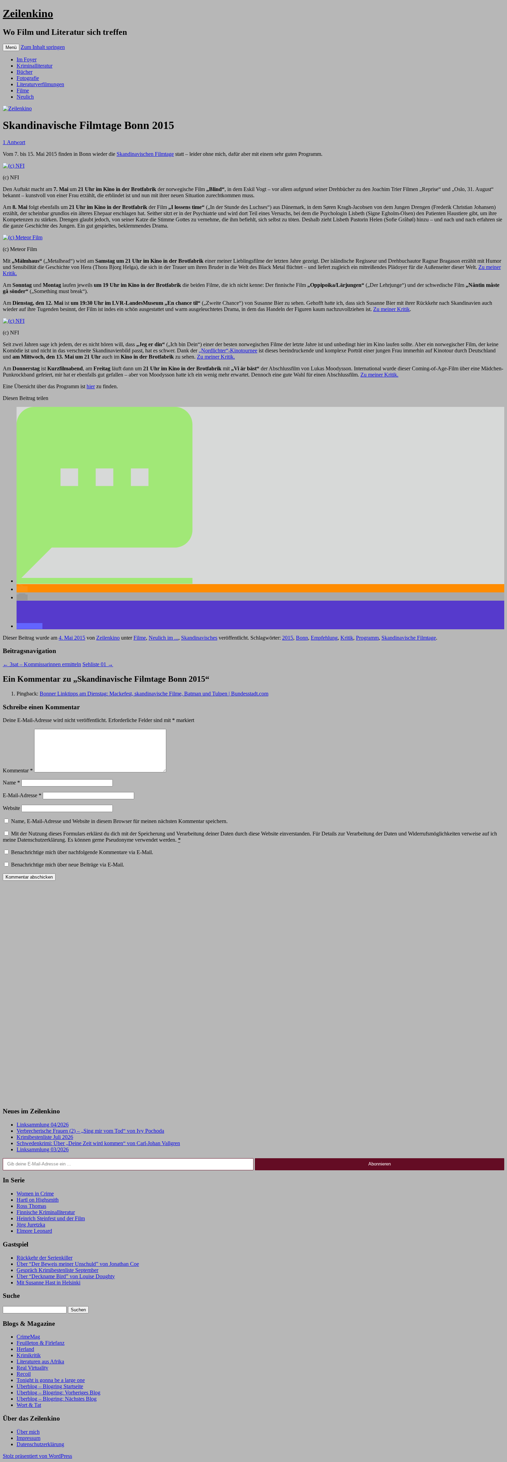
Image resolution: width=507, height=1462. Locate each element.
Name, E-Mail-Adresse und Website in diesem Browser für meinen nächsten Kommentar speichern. (119, 821)
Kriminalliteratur (34, 66)
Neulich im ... (163, 638)
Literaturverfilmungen (40, 84)
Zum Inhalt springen (43, 47)
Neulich (25, 97)
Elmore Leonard (34, 1231)
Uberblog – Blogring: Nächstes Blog (57, 1399)
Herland (25, 1349)
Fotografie (28, 78)
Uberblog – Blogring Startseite (50, 1386)
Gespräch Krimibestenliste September (57, 1270)
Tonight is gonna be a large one (51, 1380)
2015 (287, 638)
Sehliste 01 (97, 664)
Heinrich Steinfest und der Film (51, 1218)
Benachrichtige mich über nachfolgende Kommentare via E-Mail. (82, 852)
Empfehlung (324, 638)
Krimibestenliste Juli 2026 (45, 1137)
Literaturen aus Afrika (40, 1361)
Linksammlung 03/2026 (43, 1149)
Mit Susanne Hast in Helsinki (48, 1282)
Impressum (28, 1438)
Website (11, 808)
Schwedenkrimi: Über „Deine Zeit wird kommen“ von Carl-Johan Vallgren (98, 1143)
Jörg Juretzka (31, 1225)
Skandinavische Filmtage (408, 638)
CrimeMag (28, 1337)
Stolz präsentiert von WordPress (37, 1456)
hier (91, 386)
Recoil (24, 1374)
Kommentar (18, 770)
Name (11, 782)
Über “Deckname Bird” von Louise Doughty (66, 1276)
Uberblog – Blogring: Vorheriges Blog (58, 1392)
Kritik (346, 638)
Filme (23, 90)
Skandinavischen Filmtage (145, 154)
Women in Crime (35, 1193)
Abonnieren (379, 1163)
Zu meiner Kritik (391, 309)
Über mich (28, 1432)
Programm (367, 638)
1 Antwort (14, 142)
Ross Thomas (31, 1206)
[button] (104, 581)
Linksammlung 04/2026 (43, 1125)
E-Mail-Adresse (22, 795)
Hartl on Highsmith (38, 1200)
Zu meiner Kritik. (216, 357)
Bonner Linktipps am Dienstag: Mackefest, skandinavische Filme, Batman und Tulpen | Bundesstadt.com (154, 694)
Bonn (302, 638)
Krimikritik (29, 1355)
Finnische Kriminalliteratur (46, 1212)
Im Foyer (27, 59)
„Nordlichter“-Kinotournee (228, 350)
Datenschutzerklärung (40, 1444)
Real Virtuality (32, 1368)
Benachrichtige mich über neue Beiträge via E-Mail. (67, 865)
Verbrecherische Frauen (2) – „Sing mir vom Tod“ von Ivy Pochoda (90, 1131)
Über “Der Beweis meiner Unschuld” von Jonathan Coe (78, 1264)
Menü (11, 47)
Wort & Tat (29, 1405)
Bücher (24, 72)
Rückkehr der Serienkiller (44, 1258)
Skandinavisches (199, 638)
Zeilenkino (28, 13)
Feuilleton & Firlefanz (40, 1343)
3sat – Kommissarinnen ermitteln (42, 664)
